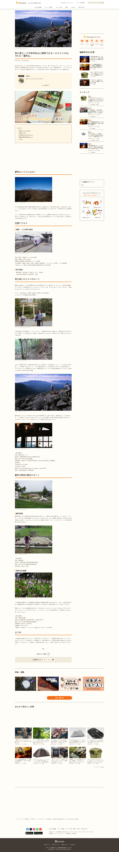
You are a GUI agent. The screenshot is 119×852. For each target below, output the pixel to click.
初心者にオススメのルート (26, 135)
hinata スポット (65, 844)
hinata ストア (47, 844)
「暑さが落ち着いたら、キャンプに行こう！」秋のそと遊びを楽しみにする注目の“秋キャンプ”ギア (97, 58)
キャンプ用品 (48, 7)
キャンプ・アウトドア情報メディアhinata (25, 819)
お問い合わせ (65, 831)
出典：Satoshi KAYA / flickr (21, 360)
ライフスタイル (25, 60)
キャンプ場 (59, 7)
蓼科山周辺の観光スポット (26, 137)
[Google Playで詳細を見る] (38, 833)
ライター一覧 (81, 831)
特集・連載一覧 (59, 697)
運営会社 (74, 833)
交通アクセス (22, 133)
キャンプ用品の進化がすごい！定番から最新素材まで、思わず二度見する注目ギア (96, 66)
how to (73, 7)
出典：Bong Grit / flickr (20, 202)
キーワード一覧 (89, 831)
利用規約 (51, 833)
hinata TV (73, 844)
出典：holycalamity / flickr (21, 509)
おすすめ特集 (37, 7)
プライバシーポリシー (60, 833)
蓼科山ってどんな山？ (25, 130)
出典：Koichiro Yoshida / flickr (22, 253)
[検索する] (102, 2)
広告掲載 (59, 831)
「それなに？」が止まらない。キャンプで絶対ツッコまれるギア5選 (96, 81)
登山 (44, 648)
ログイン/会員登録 (80, 2)
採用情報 (69, 833)
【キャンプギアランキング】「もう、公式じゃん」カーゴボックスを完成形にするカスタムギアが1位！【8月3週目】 (96, 74)
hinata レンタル (55, 844)
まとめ (21, 139)
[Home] (28, 3)
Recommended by (97, 766)
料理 (66, 7)
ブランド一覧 (73, 831)
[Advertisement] (28, 156)
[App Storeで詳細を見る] (29, 833)
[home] (59, 841)
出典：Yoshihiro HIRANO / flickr (22, 327)
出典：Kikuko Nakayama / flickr (22, 448)
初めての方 (82, 7)
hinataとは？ (52, 831)
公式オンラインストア (68, 2)
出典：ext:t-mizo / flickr (20, 598)
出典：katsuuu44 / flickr (20, 48)
